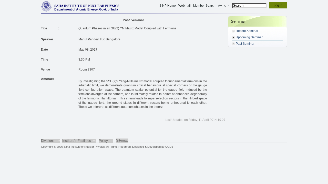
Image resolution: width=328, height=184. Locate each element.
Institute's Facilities (76, 141)
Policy (103, 141)
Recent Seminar (247, 31)
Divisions (48, 141)
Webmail (184, 5)
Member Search (204, 5)
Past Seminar (245, 43)
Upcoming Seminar (249, 37)
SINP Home (167, 5)
